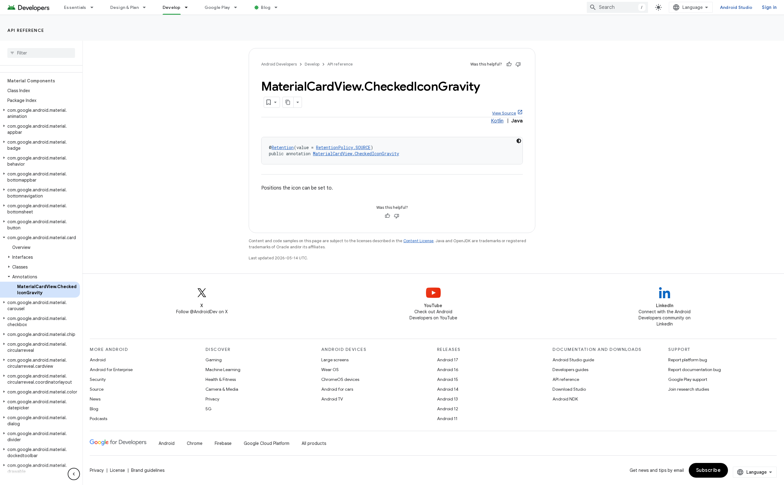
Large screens (335, 360)
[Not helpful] (518, 64)
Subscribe (708, 470)
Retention (283, 147)
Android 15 (447, 379)
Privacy (212, 399)
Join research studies (688, 389)
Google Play (217, 7)
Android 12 (447, 409)
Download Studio (569, 389)
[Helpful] (509, 64)
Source (97, 389)
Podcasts (98, 418)
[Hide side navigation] (74, 474)
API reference (25, 30)
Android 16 (447, 369)
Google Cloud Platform (266, 443)
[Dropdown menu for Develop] (189, 7)
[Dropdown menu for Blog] (278, 7)
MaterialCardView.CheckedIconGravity (356, 153)
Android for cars (337, 389)
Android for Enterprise (111, 369)
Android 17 (447, 360)
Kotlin (497, 121)
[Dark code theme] (518, 141)
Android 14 (447, 389)
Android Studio (736, 7)
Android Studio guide (573, 360)
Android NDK (565, 399)
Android (98, 360)
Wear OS (330, 369)
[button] (40, 113)
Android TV (332, 399)
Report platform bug (687, 360)
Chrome (194, 443)
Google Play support (687, 379)
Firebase (223, 443)
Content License (418, 240)
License (117, 470)
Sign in (769, 7)
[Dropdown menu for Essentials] (94, 7)
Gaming (213, 360)
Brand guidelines (147, 470)
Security (98, 379)
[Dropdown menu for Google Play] (238, 7)
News (95, 399)
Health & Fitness (220, 379)
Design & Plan (124, 7)
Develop (172, 7)
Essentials (75, 7)
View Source (504, 113)
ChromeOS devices (340, 379)
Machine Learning (222, 369)
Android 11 (447, 418)
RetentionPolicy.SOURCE (343, 147)
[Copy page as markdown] (288, 102)
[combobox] (617, 7)
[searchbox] (41, 53)
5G (208, 409)
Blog (265, 7)
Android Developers (279, 64)
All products (314, 443)
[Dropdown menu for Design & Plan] (147, 7)
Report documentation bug (694, 369)
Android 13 (447, 399)
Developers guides (570, 369)
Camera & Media (221, 389)
